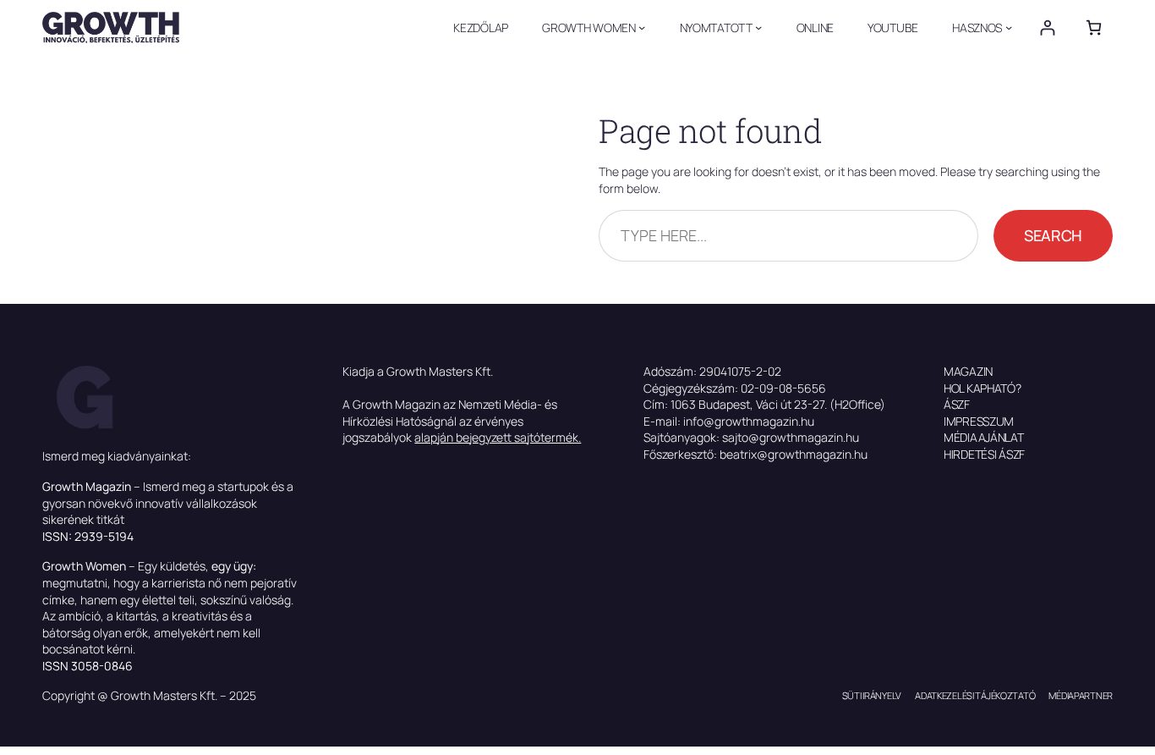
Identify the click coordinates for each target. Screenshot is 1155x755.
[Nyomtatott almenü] (758, 27)
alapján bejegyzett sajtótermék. (497, 437)
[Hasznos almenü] (1008, 27)
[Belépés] (1047, 27)
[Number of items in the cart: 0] (1094, 27)
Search (1053, 235)
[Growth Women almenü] (641, 27)
